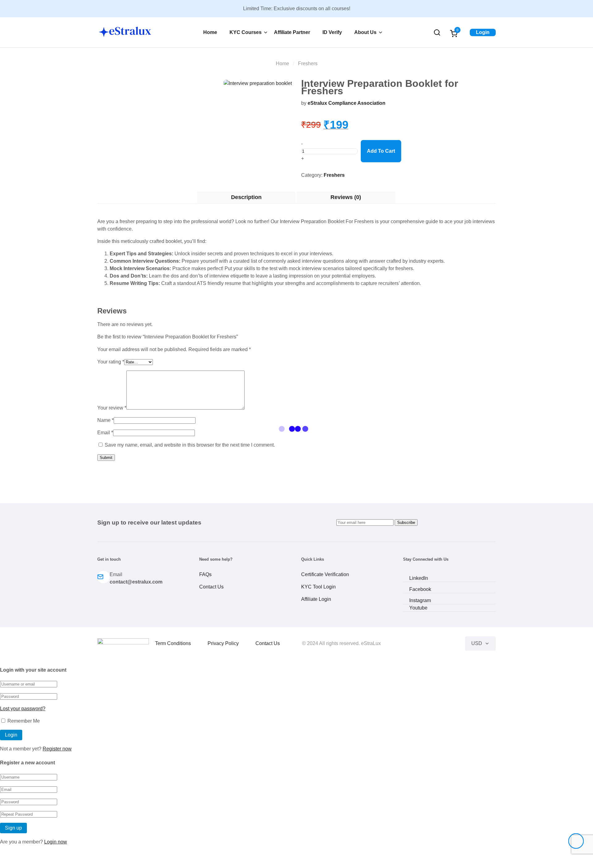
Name (105, 420)
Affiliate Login (316, 599)
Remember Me (23, 721)
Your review (111, 407)
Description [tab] (246, 197)
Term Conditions (173, 643)
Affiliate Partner (292, 32)
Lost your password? (22, 708)
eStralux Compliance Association (346, 103)
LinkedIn (418, 578)
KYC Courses (245, 32)
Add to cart (381, 151)
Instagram (420, 600)
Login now (55, 841)
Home (210, 32)
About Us (365, 32)
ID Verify (332, 32)
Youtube (418, 607)
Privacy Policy (223, 643)
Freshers (308, 63)
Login (483, 32)
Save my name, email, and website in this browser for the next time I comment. (190, 445)
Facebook (420, 589)
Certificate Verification (325, 574)
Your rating (110, 361)
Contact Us (211, 586)
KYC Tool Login (318, 586)
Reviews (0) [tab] (345, 197)
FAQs (205, 574)
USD (476, 643)
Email (105, 432)
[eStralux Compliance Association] (123, 642)
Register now (57, 748)
